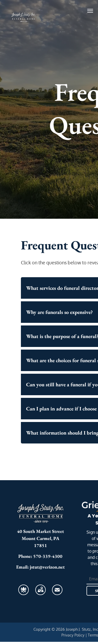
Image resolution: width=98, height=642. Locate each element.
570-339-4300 (47, 556)
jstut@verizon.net (47, 567)
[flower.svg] (23, 593)
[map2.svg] (40, 593)
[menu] (90, 11)
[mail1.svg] (57, 593)
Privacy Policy (72, 635)
